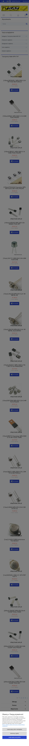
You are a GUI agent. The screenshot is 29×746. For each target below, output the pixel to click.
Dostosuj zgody (14, 733)
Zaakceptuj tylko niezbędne (14, 729)
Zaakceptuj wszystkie (15, 737)
